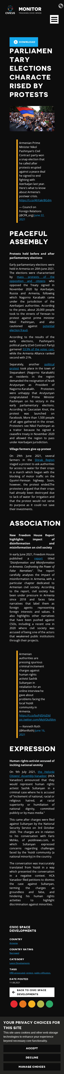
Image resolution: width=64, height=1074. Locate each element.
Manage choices (32, 1066)
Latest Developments (20, 963)
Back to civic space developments (31, 992)
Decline (32, 1057)
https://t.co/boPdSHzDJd (35, 715)
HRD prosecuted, (18, 972)
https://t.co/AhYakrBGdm (35, 200)
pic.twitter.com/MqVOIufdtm (37, 719)
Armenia (14, 943)
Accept (32, 1048)
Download (27, 42)
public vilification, (42, 972)
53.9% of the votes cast (38, 349)
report (38, 558)
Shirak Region (44, 460)
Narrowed (14, 953)
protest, (30, 972)
